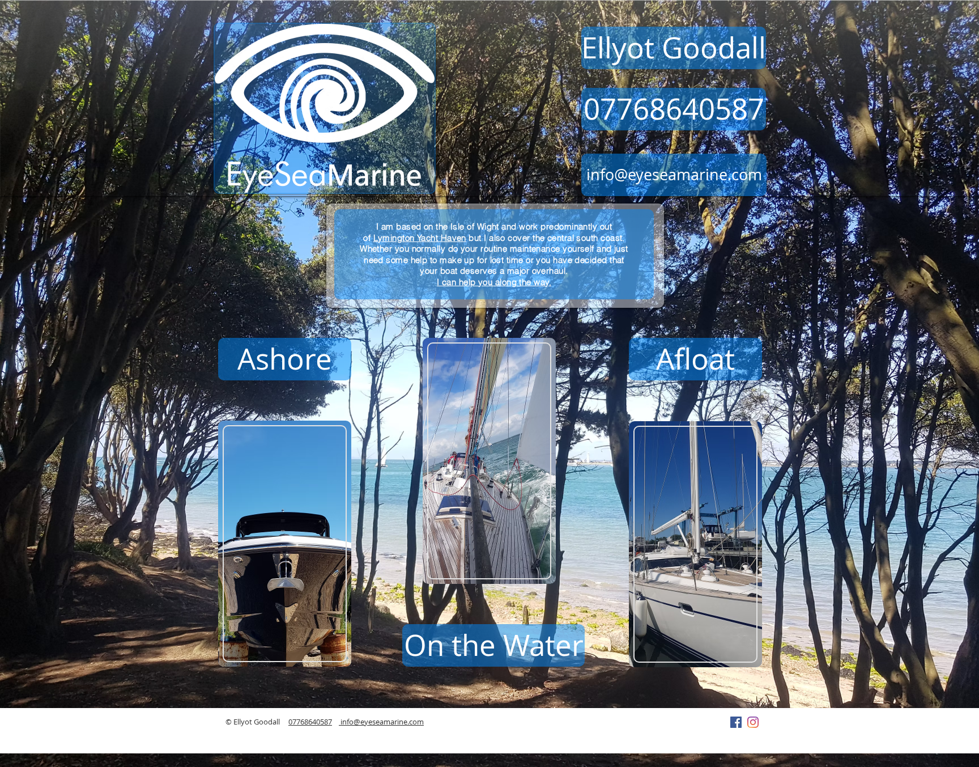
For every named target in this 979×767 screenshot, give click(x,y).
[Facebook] (736, 722)
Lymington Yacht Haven (419, 237)
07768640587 (310, 722)
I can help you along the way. (494, 282)
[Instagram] (753, 722)
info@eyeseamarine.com (381, 722)
